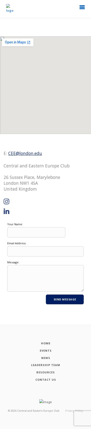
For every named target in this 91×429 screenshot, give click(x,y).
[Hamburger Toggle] (82, 8)
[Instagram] (6, 202)
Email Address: (16, 243)
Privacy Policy (74, 410)
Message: (13, 262)
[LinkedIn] (6, 211)
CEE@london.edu (25, 153)
